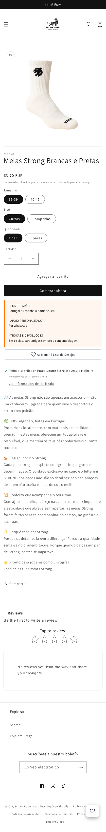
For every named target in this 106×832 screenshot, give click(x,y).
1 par (13, 238)
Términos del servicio (59, 814)
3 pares (36, 238)
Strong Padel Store (27, 806)
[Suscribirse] (81, 767)
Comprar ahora (53, 290)
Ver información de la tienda (31, 383)
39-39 (13, 199)
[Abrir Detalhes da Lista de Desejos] (92, 811)
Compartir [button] (17, 583)
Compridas (42, 219)
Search (15, 725)
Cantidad (10, 249)
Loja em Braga (21, 736)
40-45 (35, 199)
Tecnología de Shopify (54, 806)
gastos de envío (40, 182)
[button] (6, 24)
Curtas (14, 219)
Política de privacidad (26, 814)
